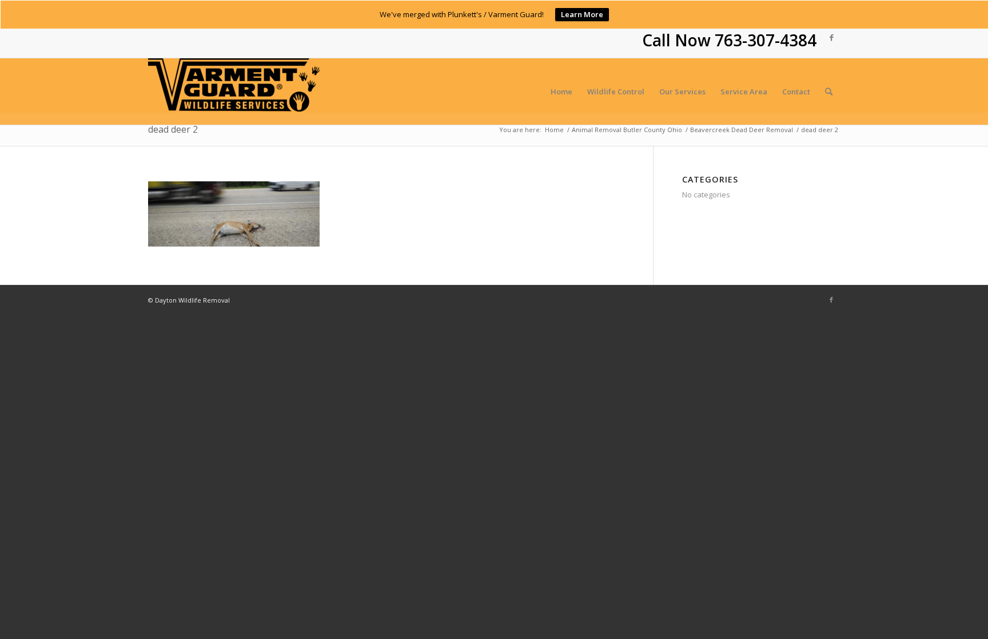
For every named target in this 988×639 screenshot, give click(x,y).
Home (554, 129)
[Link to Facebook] (831, 37)
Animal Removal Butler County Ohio (627, 129)
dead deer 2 (173, 129)
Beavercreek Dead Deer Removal (741, 129)
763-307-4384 (765, 40)
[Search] (829, 91)
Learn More (582, 14)
